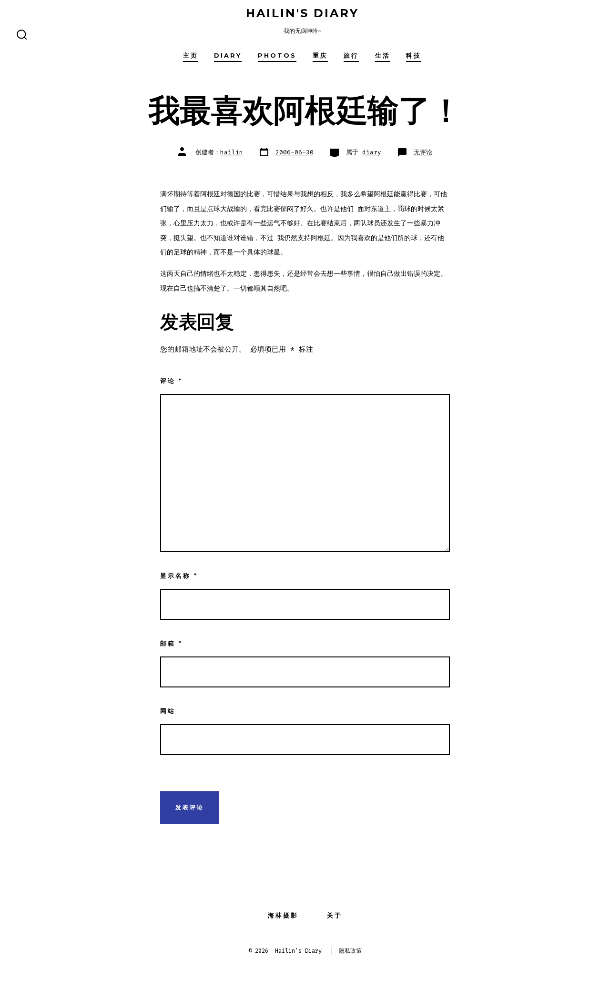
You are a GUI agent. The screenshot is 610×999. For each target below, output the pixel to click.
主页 (190, 55)
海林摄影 (283, 915)
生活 (382, 55)
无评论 (423, 152)
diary (228, 55)
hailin (231, 152)
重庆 (320, 55)
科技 (413, 55)
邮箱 (171, 643)
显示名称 (179, 575)
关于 (334, 915)
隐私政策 (350, 951)
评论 (171, 380)
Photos (277, 55)
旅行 (351, 55)
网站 (167, 711)
